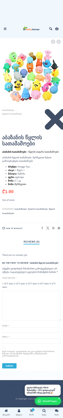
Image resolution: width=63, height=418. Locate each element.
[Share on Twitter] (47, 228)
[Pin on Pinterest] (52, 228)
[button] (5, 28)
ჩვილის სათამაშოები (12, 114)
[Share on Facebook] (41, 228)
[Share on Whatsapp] (58, 228)
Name (5, 326)
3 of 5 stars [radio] (31, 283)
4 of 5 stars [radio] (43, 283)
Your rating (9, 278)
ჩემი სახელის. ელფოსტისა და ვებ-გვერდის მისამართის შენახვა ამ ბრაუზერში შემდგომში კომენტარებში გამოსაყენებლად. (28, 353)
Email (6, 337)
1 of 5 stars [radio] (7, 283)
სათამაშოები (8, 110)
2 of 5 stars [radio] (19, 283)
